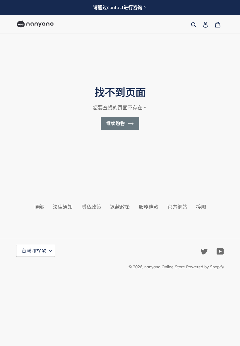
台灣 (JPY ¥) (34, 251)
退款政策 (120, 207)
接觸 (201, 207)
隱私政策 (91, 207)
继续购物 (115, 123)
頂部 (39, 207)
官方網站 (177, 207)
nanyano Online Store (164, 266)
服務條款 (149, 207)
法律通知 (63, 207)
